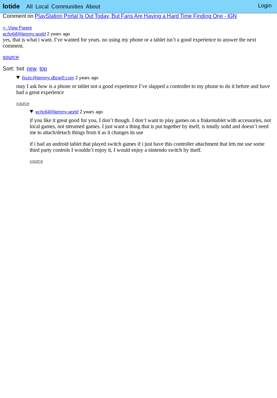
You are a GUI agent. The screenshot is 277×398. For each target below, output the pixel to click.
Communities (67, 6)
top (43, 69)
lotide (11, 6)
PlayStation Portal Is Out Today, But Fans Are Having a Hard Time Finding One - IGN (136, 16)
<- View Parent (17, 27)
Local (42, 6)
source (11, 57)
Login (265, 5)
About (93, 6)
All (29, 6)
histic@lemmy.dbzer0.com (48, 77)
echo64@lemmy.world (24, 33)
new (32, 69)
